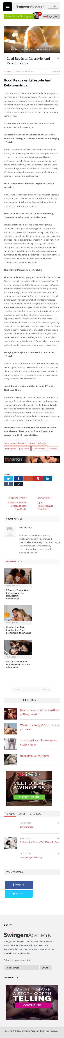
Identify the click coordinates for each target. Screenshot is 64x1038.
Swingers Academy (30, 1030)
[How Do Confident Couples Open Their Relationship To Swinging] (18, 614)
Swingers (56, 71)
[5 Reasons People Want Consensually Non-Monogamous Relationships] (18, 577)
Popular (10, 813)
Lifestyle (42, 443)
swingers (52, 448)
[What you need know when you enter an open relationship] (18, 649)
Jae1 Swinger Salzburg (31, 857)
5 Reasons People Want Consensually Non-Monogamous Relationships (17, 594)
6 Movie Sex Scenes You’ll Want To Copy (40, 842)
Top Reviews (34, 813)
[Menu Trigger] (7, 6)
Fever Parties (26, 826)
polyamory (24, 448)
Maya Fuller (12, 71)
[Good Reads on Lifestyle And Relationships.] (32, 40)
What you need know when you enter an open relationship (18, 664)
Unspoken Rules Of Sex (34, 755)
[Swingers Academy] (31, 6)
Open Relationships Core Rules (45, 506)
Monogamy (10, 448)
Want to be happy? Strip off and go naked (40, 727)
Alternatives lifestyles (15, 443)
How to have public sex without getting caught (40, 712)
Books (32, 443)
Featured (29, 700)
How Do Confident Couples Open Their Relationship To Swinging (18, 630)
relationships (39, 448)
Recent (21, 813)
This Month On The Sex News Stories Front (38, 742)
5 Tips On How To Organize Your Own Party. (17, 506)
